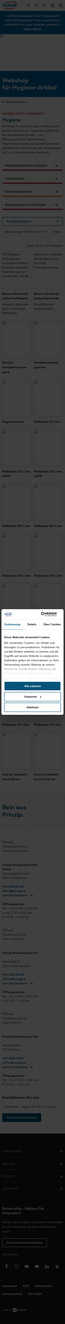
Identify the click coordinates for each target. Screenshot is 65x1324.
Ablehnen (33, 707)
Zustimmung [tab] (12, 624)
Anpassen (30, 696)
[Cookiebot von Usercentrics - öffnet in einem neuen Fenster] (46, 614)
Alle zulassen (32, 685)
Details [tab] (31, 624)
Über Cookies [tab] (52, 624)
